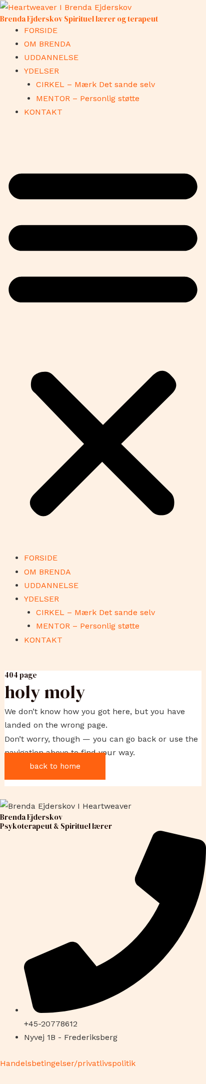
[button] (103, 341)
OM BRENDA (47, 44)
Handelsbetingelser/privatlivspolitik (68, 1063)
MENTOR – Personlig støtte (88, 98)
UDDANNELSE (51, 57)
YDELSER (41, 71)
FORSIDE (41, 30)
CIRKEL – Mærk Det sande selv (95, 84)
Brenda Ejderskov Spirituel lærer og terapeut (79, 19)
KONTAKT (43, 112)
